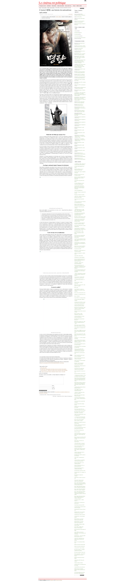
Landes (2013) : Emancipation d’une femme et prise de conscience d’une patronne (53, 368)
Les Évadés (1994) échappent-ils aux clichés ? (78, 49)
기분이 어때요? (58, 16)
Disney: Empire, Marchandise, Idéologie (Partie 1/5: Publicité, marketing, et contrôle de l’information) (79, 497)
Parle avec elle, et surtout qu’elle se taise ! (79, 51)
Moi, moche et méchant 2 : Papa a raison (79, 552)
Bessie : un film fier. (77, 296)
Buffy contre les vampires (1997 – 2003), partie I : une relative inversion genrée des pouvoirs (79, 334)
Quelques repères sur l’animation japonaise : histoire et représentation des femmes (79, 569)
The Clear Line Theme (58, 580)
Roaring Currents (58, 371)
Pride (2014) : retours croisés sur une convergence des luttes (79, 175)
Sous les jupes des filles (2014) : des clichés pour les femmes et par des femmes (79, 409)
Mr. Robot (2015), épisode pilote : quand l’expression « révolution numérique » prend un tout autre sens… (79, 308)
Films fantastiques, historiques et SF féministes (79, 15)
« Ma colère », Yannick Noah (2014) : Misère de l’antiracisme (79, 393)
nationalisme (53, 371)
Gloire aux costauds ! (77, 431)
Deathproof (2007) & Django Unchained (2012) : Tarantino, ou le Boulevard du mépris (79, 449)
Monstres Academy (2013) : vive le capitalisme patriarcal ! (79, 463)
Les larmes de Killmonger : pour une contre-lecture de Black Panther (79, 184)
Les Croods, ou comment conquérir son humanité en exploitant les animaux (79, 223)
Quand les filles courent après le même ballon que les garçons (79, 395)
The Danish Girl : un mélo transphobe (79, 257)
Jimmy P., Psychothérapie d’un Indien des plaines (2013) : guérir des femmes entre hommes (79, 434)
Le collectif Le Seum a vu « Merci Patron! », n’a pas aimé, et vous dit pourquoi (78, 232)
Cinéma (48, 7)
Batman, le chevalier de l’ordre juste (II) (79, 544)
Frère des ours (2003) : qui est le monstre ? (80, 373)
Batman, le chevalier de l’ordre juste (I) (79, 546)
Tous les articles (44, 7)
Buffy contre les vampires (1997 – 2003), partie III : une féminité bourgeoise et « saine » (79, 57)
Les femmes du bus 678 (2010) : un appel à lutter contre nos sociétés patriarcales (79, 303)
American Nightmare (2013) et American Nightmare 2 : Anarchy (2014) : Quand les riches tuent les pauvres (79, 341)
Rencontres (54, 5)
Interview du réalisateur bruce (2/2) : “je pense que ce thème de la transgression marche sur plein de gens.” (79, 260)
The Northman (76, 34)
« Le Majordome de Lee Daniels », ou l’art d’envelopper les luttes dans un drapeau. (80, 376)
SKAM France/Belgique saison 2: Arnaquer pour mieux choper (80, 88)
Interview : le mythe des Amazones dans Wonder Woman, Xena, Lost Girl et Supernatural (79, 178)
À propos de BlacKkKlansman (78, 190)
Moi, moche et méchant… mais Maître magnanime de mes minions (79, 550)
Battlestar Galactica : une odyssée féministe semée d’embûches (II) (78, 519)
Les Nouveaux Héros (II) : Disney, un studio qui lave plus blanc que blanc (79, 305)
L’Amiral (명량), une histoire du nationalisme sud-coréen (78, 390)
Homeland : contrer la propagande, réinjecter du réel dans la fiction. (79, 364)
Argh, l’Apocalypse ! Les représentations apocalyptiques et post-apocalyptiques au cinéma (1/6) (79, 243)
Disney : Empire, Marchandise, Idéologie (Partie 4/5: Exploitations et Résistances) (79, 487)
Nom (53, 385)
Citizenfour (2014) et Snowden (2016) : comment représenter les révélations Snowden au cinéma (79, 220)
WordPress (51, 580)
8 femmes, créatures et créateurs (78, 562)
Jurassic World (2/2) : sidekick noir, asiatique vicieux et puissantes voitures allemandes (54, 370)
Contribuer (49, 5)
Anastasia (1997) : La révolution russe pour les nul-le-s (78, 105)
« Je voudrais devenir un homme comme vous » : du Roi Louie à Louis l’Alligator (79, 417)
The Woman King (79, 16)
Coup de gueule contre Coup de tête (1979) (79, 44)
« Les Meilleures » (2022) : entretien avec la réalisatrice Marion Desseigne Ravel (79, 164)
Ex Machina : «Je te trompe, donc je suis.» (80, 294)
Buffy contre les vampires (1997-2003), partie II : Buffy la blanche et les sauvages (79, 325)
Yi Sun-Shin (63, 371)
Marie (75, 97)
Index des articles (60, 5)
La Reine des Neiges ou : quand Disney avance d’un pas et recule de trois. (79, 460)
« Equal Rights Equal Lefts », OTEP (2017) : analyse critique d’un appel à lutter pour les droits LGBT (79, 210)
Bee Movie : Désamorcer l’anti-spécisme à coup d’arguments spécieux (80, 425)
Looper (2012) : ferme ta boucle (78, 255)
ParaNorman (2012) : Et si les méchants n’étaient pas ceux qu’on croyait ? (79, 512)
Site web (53, 388)
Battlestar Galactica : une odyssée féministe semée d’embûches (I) (78, 522)
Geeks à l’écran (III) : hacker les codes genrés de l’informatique (79, 356)
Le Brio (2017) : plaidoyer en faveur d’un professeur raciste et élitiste (79, 75)
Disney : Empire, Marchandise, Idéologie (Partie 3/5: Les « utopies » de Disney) (79, 489)
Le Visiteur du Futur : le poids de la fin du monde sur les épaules (79, 507)
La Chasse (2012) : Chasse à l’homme (79, 547)
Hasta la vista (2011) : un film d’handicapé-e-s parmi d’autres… (78, 314)
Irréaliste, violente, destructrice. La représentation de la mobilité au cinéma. (79, 205)
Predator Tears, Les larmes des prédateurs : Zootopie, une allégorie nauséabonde (80, 246)
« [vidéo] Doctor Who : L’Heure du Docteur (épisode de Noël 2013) (49, 394)
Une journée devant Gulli (77, 248)
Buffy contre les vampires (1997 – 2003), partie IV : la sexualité (79, 285)
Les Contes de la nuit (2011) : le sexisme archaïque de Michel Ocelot (79, 72)
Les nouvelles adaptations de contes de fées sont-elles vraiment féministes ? (79, 573)
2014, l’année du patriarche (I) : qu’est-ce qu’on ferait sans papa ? (79, 344)
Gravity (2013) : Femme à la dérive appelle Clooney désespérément (79, 481)
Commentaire (41, 376)
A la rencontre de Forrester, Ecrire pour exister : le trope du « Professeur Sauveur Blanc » (79, 398)
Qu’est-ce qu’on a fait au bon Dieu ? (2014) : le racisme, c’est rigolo (79, 420)
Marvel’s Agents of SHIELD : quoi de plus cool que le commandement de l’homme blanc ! (80, 331)
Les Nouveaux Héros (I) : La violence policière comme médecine (79, 317)
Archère (75, 30)
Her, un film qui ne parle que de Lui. (79, 430)
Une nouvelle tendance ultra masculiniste (79, 37)
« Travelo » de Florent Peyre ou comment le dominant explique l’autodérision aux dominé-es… (79, 274)
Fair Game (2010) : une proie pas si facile (79, 470)
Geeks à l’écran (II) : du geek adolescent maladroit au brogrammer (79, 358)
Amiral (42, 371)
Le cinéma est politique (52, 2)
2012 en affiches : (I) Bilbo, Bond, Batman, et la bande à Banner (78, 527)
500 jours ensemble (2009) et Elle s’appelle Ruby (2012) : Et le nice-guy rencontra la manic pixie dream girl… (79, 350)
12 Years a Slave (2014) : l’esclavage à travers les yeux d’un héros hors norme (79, 444)
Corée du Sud (46, 371)
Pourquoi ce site (42, 5)
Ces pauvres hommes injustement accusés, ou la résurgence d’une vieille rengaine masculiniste (80, 270)
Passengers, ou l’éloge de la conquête (79, 194)
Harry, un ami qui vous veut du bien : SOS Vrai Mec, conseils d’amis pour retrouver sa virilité (79, 438)
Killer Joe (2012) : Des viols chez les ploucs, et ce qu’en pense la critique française (79, 108)
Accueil (40, 7)
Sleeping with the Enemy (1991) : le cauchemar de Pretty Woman (79, 468)
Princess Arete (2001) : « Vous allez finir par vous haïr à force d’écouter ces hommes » (79, 554)
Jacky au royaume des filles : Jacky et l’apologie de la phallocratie (79, 446)
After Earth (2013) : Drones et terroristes (79, 514)
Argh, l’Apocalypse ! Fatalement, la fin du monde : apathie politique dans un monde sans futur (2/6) (79, 239)
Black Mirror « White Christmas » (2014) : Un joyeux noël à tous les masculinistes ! (80, 217)
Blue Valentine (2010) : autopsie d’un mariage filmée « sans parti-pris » (79, 412)
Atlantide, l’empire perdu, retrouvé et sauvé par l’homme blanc (79, 102)
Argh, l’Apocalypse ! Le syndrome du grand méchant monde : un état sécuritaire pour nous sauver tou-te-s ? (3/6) (80, 229)
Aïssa (75, 92)
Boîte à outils (79, 5)
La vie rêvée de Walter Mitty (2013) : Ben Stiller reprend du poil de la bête (79, 428)
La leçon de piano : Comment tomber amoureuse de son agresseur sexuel (80, 46)
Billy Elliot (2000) (44, 367)
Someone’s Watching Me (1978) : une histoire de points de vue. (79, 466)
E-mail (53, 387)
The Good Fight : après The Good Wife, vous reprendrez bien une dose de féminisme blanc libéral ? (79, 214)
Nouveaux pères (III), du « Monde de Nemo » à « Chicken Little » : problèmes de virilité (79, 136)
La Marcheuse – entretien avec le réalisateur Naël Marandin (78, 263)
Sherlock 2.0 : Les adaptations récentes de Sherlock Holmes (79, 153)
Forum (74, 5)
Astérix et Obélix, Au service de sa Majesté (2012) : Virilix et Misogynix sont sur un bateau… (80, 533)
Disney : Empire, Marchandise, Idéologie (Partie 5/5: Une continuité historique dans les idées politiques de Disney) (80, 483)
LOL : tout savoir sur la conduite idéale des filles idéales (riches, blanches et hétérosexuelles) (79, 236)
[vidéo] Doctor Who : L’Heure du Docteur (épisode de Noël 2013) (79, 387)
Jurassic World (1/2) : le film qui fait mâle (79, 297)
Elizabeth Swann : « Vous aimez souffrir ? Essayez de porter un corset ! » (79, 536)
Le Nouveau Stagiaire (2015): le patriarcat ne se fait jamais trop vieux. (80, 202)
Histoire (50, 371)
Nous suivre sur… (68, 5)
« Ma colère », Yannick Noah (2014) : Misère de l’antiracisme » (62, 396)
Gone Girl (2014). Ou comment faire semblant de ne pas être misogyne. (79, 369)
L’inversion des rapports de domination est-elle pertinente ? (79, 21)
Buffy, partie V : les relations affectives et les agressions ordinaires (79, 54)
